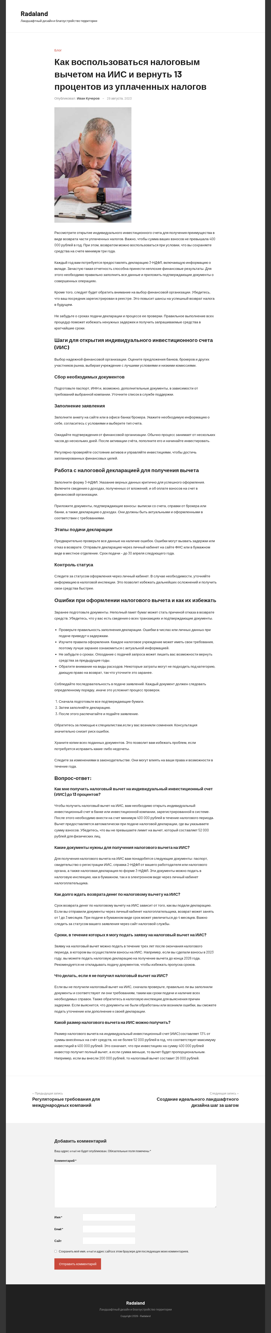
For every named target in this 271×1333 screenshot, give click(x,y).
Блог (58, 50)
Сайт (58, 1240)
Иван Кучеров (88, 98)
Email (58, 1229)
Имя (58, 1217)
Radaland (34, 13)
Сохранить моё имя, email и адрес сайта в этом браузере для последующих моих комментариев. (124, 1251)
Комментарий (65, 1160)
